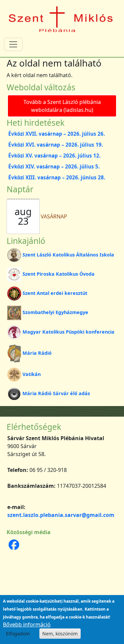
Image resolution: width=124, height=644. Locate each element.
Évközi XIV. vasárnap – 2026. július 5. (54, 166)
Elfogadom (18, 633)
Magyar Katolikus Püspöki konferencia (68, 332)
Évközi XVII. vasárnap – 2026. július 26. (56, 133)
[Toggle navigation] (13, 44)
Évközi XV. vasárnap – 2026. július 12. (54, 155)
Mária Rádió (37, 353)
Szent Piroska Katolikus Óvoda (58, 274)
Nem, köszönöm (60, 633)
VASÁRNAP (54, 216)
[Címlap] (61, 18)
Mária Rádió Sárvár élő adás (56, 393)
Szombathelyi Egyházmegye (55, 312)
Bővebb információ (27, 624)
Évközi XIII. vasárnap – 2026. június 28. (56, 177)
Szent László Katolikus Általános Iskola (68, 255)
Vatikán (31, 374)
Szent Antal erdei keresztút (54, 293)
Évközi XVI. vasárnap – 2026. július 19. (55, 144)
